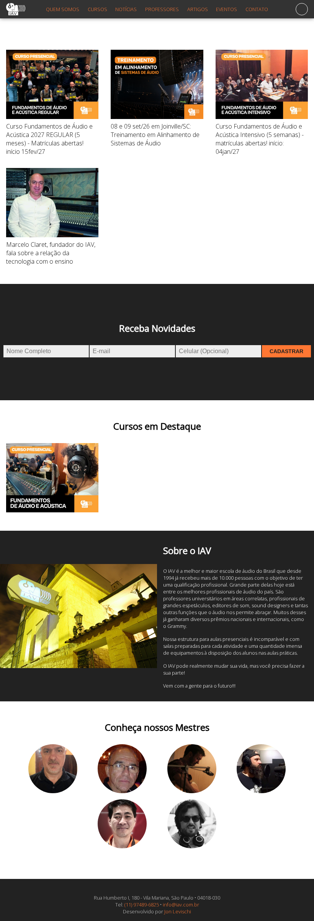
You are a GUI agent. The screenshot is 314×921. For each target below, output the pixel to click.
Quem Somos (62, 9)
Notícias (126, 9)
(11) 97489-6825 (141, 904)
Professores (162, 9)
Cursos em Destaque (157, 426)
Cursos (97, 9)
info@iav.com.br (181, 904)
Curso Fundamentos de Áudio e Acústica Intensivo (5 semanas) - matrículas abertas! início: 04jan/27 (260, 139)
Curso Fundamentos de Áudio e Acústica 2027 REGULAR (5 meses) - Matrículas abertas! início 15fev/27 (49, 139)
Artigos (197, 9)
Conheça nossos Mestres (157, 727)
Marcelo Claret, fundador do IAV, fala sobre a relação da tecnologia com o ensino (50, 253)
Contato (256, 9)
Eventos (226, 9)
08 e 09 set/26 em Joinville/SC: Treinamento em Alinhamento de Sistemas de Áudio (155, 134)
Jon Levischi (177, 911)
